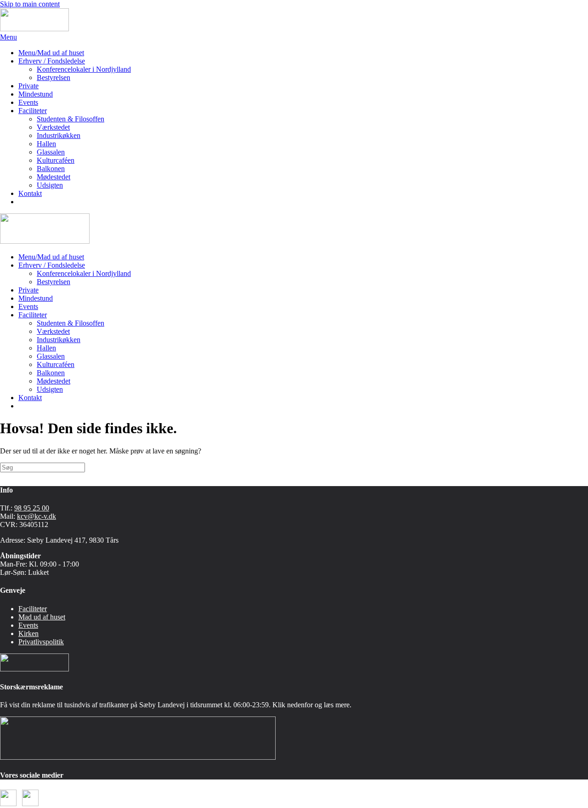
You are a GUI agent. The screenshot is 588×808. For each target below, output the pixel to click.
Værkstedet (53, 127)
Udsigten (50, 185)
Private (28, 86)
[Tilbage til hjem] (34, 29)
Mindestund (35, 94)
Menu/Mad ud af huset (51, 53)
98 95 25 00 (31, 508)
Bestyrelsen (53, 77)
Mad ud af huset (41, 617)
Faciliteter (32, 111)
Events (28, 102)
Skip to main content (30, 4)
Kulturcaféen (55, 160)
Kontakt (30, 193)
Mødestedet (53, 177)
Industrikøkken (58, 135)
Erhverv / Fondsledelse (51, 61)
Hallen (46, 144)
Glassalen (51, 152)
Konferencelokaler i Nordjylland (84, 69)
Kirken (28, 633)
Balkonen (51, 168)
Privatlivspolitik (41, 642)
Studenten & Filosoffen (70, 119)
